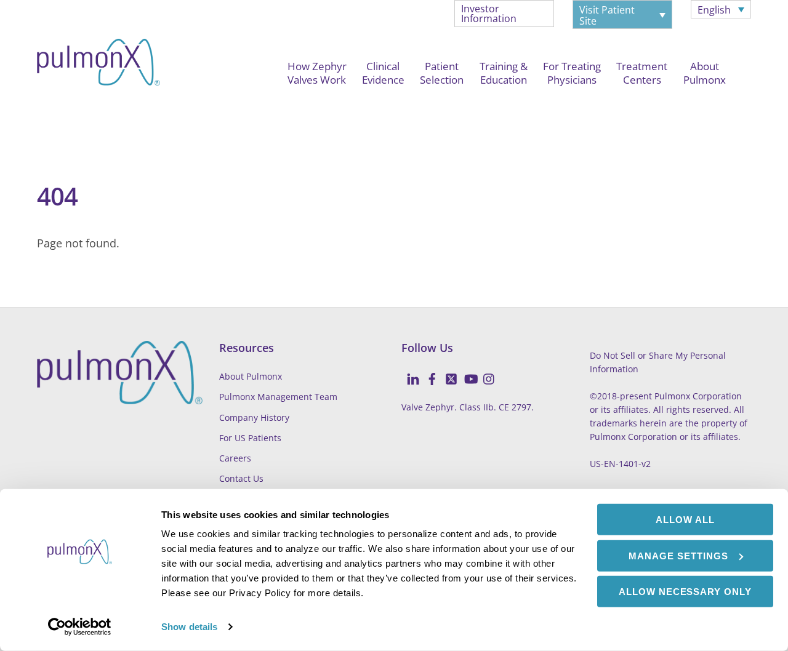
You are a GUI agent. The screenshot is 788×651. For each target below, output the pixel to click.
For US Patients (250, 438)
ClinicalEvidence (383, 73)
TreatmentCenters (641, 73)
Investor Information (489, 13)
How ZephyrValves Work (317, 73)
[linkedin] (408, 372)
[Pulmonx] (98, 79)
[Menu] (48, 110)
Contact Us (241, 478)
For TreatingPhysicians (572, 73)
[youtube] (465, 372)
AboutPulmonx (704, 73)
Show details (189, 626)
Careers (235, 458)
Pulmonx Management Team (278, 396)
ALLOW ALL (685, 519)
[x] (446, 372)
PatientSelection (442, 73)
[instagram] (484, 372)
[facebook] (427, 372)
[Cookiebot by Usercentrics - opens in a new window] (80, 627)
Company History (254, 417)
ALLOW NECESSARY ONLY (685, 591)
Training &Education (504, 73)
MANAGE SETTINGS (678, 555)
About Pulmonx (250, 376)
